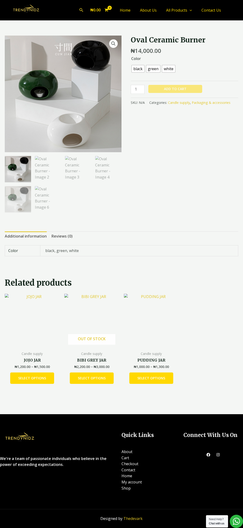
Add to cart (175, 89)
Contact (128, 470)
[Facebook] (208, 455)
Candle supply (179, 102)
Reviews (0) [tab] (62, 236)
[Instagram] (218, 455)
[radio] (138, 68)
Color (136, 58)
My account (132, 482)
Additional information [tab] (26, 236)
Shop (126, 488)
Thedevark (133, 518)
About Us (148, 10)
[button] (81, 10)
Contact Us (211, 10)
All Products (176, 10)
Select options (32, 378)
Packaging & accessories (211, 102)
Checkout (130, 463)
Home (125, 10)
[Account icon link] (232, 10)
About (127, 451)
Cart (125, 457)
